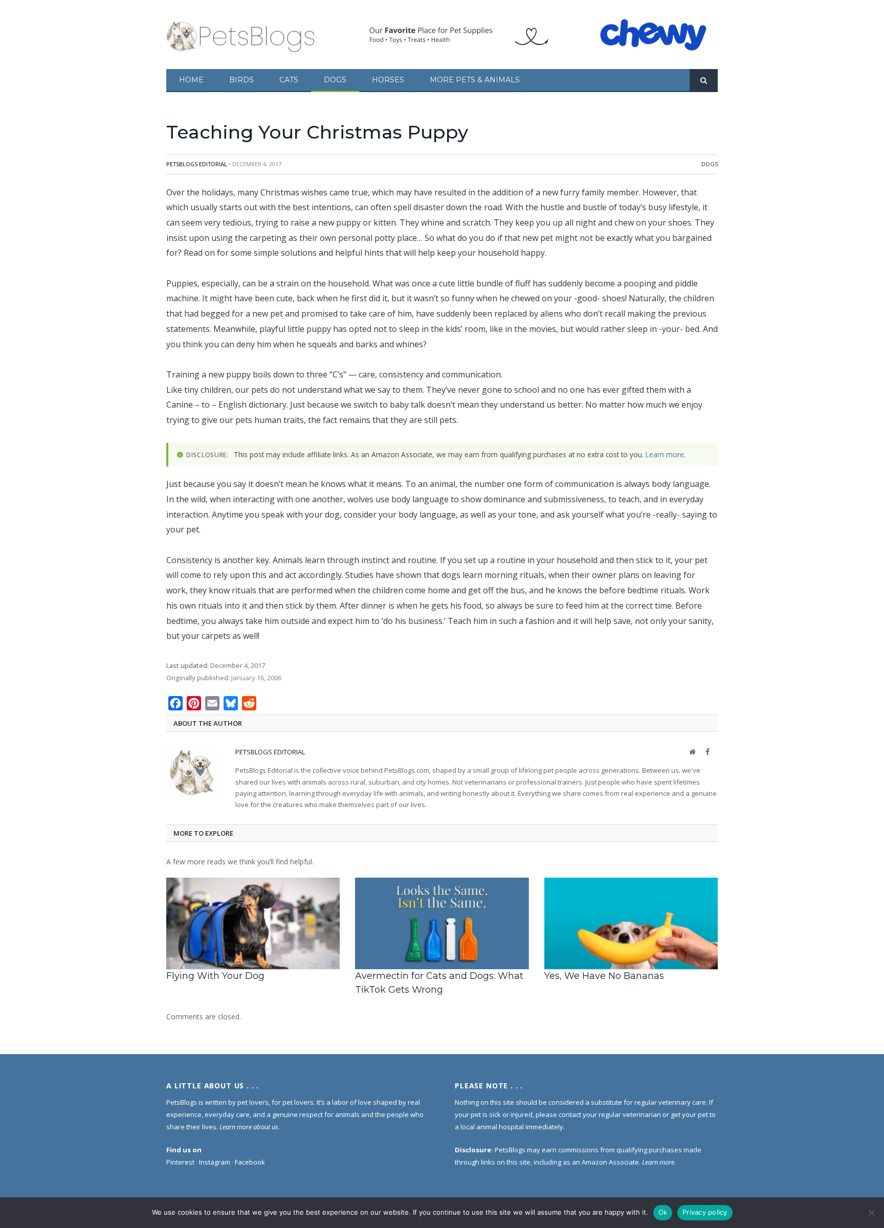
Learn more (665, 454)
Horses (388, 79)
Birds (241, 79)
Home (191, 79)
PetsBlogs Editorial (196, 164)
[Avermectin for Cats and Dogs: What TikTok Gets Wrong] (441, 923)
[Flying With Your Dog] (253, 923)
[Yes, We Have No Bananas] (631, 923)
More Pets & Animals (475, 79)
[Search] (704, 80)
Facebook (250, 1162)
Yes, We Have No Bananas (604, 975)
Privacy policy (704, 1212)
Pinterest (180, 1162)
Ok (663, 1212)
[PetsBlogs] (241, 34)
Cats (288, 79)
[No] (871, 1213)
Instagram (214, 1162)
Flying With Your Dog (215, 975)
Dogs (335, 79)
